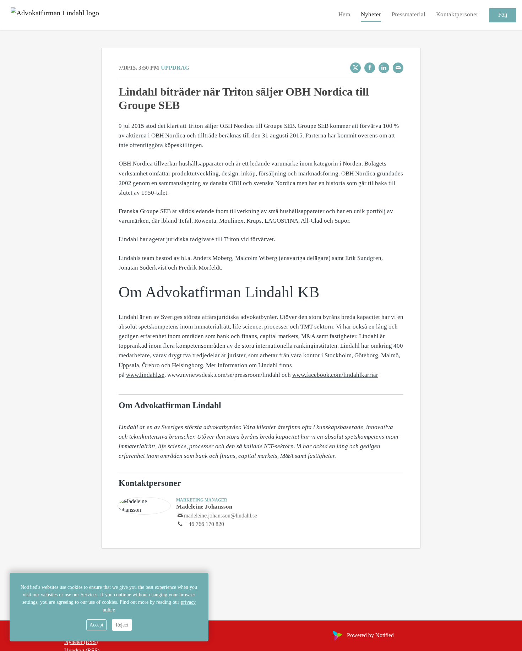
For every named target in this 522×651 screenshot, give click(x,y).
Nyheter (371, 14)
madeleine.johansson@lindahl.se (220, 515)
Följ (502, 15)
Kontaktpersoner (457, 14)
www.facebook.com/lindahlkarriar (335, 374)
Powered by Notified (370, 635)
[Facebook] (369, 68)
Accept (96, 625)
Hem (344, 14)
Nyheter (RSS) (81, 642)
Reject (122, 625)
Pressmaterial (408, 14)
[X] (355, 68)
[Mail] (398, 68)
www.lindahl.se (145, 374)
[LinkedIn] (384, 68)
